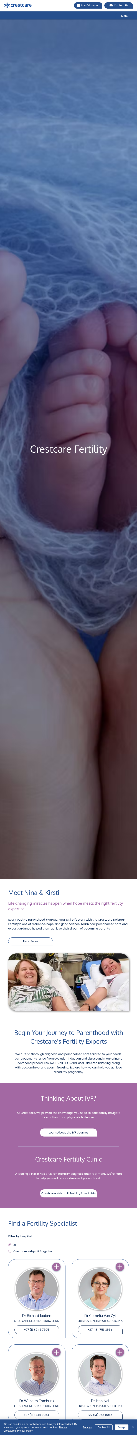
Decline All (104, 1427)
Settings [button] (87, 1427)
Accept (121, 1427)
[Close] (133, 1427)
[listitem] (36, 1298)
